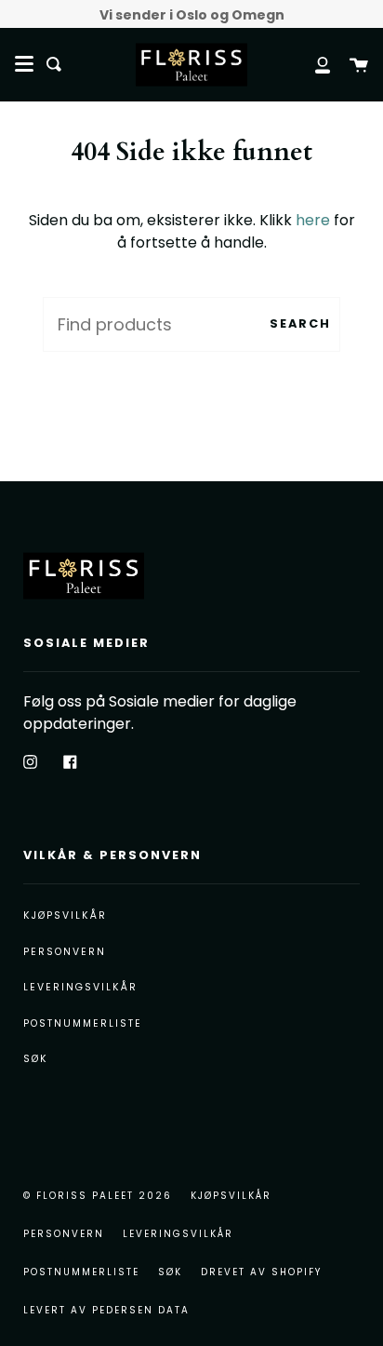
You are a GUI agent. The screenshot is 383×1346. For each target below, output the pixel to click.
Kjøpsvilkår (65, 915)
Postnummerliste (82, 1023)
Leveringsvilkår (80, 987)
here (313, 220)
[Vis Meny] (24, 64)
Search (300, 323)
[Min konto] (312, 64)
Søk (35, 1059)
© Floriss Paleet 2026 (97, 1196)
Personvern (64, 952)
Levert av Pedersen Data (106, 1310)
